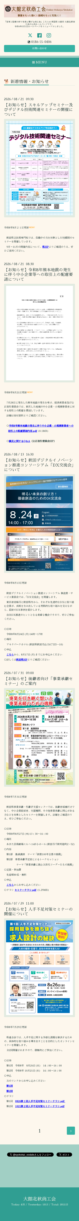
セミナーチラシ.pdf (25, 890)
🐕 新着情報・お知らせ (26, 81)
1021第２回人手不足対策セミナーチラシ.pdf (39, 1106)
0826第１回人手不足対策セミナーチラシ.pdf (39, 1101)
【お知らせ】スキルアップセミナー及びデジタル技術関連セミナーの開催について (38, 109)
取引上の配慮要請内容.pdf (22, 431)
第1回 (9, 1086)
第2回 (9, 1091)
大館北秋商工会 (39, 1199)
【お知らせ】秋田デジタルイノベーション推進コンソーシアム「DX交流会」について (39, 465)
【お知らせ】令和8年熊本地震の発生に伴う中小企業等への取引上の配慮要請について (38, 274)
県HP (45, 247)
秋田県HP (22, 660)
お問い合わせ (39, 48)
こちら (10, 654)
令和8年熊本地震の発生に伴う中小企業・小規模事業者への (41, 426)
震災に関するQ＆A (19, 441)
